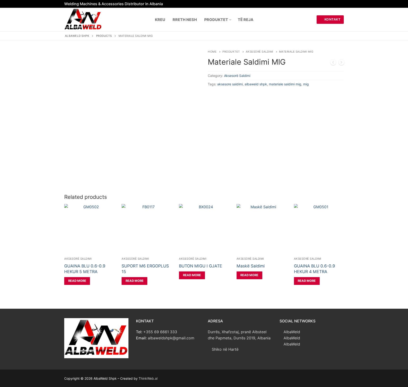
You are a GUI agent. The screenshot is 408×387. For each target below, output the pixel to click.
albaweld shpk (256, 84)
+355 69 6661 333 (160, 331)
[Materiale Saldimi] (333, 63)
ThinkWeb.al (148, 378)
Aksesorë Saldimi (259, 51)
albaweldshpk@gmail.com (171, 338)
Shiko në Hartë (224, 349)
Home (212, 51)
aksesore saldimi (230, 84)
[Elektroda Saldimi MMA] (341, 63)
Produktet (231, 51)
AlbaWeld (291, 331)
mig (306, 84)
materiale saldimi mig (285, 84)
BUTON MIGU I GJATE (200, 265)
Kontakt (331, 19)
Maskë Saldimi (251, 265)
